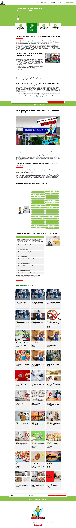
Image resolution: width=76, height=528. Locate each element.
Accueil (33, 2)
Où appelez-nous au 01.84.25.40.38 (38, 104)
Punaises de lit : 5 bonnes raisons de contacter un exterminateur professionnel (37, 445)
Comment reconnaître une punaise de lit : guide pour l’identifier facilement (21, 304)
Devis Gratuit (21, 19)
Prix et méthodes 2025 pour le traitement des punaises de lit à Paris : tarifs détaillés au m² (22, 344)
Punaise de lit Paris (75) (20, 403)
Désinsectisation (46, 2)
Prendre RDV (52, 2)
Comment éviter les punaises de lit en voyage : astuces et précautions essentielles (22, 324)
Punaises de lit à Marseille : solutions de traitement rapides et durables (22, 465)
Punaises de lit (37, 2)
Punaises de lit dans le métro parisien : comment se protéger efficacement (53, 364)
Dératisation (42, 2)
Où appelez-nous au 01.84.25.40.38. (38, 497)
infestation (25, 59)
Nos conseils (56, 2)
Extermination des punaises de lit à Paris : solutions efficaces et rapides (37, 304)
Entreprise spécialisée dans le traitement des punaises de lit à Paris (53, 485)
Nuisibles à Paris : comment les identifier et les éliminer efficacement (53, 465)
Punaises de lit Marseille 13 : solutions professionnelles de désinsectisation (52, 445)
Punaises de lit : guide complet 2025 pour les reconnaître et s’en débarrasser (53, 384)
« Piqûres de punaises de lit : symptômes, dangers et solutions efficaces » (37, 384)
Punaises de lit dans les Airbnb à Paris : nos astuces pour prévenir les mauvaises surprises (53, 344)
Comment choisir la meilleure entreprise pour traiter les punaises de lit (22, 425)
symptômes (25, 47)
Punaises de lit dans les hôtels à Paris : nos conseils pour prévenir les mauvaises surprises (37, 364)
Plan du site (43, 526)
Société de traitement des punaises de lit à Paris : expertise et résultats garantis (37, 425)
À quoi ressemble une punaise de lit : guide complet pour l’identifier (53, 304)
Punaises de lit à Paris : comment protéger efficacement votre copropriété (37, 344)
